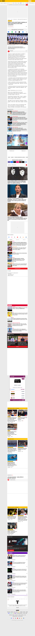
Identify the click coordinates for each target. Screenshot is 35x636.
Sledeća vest (23, 150)
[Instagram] (17, 162)
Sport (11, 19)
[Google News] (26, 162)
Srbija (9, 157)
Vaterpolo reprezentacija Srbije (20, 157)
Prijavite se (11, 550)
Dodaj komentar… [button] (13, 479)
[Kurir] (2, 1)
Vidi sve (17, 346)
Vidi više (17, 607)
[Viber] (9, 162)
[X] (14, 162)
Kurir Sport (11, 26)
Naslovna (9, 19)
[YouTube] (20, 162)
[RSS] (23, 237)
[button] (26, 26)
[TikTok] (23, 162)
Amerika (12, 157)
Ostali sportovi (15, 19)
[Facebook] (12, 162)
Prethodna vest (12, 150)
